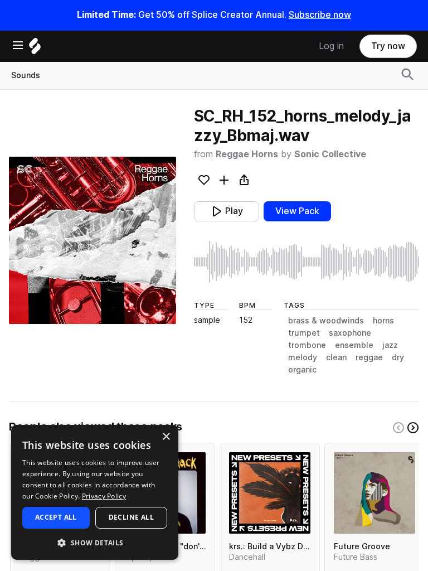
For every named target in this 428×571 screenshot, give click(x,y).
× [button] (166, 437)
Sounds (25, 75)
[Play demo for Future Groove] (374, 493)
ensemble (354, 345)
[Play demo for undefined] (92, 240)
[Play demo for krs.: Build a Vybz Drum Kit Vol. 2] (270, 493)
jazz (390, 345)
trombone (307, 345)
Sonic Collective (330, 154)
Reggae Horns (247, 154)
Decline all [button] (131, 517)
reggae (369, 357)
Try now (388, 46)
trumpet (304, 332)
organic (302, 369)
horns (383, 320)
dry (398, 357)
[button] (94, 542)
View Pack (297, 211)
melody (302, 357)
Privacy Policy (104, 496)
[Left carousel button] (398, 427)
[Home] (35, 49)
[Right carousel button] (413, 427)
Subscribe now (320, 14)
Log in (331, 46)
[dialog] (94, 492)
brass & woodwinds (326, 320)
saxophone (350, 332)
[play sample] (306, 261)
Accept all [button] (56, 517)
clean (336, 357)
